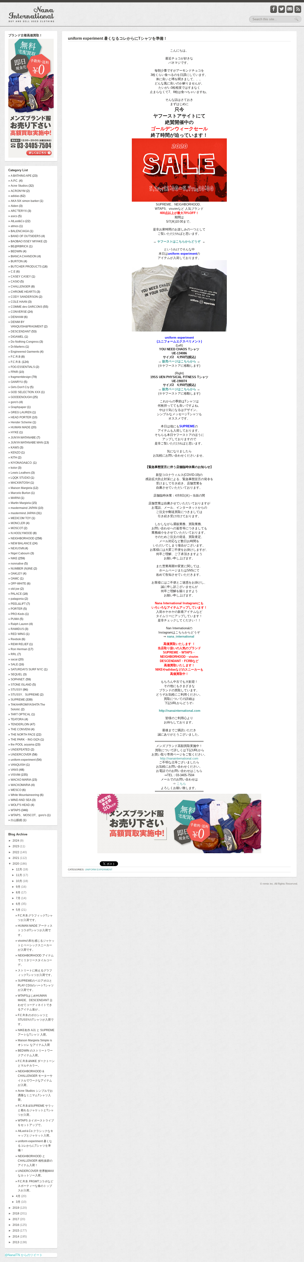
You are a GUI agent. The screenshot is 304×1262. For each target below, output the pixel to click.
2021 (16, 858)
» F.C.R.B (14, 356)
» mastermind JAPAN (22, 513)
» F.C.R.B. (14, 362)
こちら (181, 783)
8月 (18, 892)
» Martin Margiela (19, 503)
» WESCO (14, 790)
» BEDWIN (15, 251)
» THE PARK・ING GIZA (24, 739)
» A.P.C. (13, 180)
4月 (18, 1196)
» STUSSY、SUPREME (23, 694)
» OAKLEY (15, 573)
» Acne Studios (18, 185)
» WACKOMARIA (19, 785)
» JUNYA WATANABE (22, 437)
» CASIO (13, 281)
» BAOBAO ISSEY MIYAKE (25, 241)
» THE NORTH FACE (21, 734)
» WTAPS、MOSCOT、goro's (27, 815)
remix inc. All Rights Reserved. (280, 883)
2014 (16, 1236)
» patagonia (16, 598)
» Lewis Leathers (19, 472)
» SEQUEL (15, 674)
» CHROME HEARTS (22, 291)
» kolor (12, 467)
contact (289, 9)
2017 (16, 1219)
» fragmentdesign (19, 377)
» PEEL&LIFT (17, 603)
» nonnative (16, 563)
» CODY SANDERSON (23, 296)
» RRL (12, 654)
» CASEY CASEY (19, 276)
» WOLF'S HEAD (19, 805)
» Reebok (14, 639)
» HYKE (13, 432)
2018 (16, 1213)
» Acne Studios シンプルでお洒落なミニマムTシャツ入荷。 (34, 1095)
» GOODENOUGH (20, 397)
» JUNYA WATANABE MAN (25, 442)
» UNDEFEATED (19, 749)
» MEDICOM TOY (19, 518)
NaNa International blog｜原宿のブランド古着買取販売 (31, 14)
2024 (16, 840)
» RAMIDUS (16, 629)
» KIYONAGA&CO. (20, 462)
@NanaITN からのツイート (24, 1255)
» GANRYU (15, 382)
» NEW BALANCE (20, 543)
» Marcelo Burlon (19, 493)
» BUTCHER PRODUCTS (25, 266)
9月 (18, 886)
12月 (19, 869)
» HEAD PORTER (19, 417)
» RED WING (16, 634)
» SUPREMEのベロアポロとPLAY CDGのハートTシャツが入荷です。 (34, 985)
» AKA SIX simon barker (23, 201)
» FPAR (13, 372)
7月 (18, 898)
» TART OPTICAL (19, 714)
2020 (16, 863)
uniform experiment (98, 869)
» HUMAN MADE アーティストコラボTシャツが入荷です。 (33, 930)
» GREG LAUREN (20, 412)
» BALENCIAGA (18, 231)
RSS (297, 9)
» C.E (11, 271)
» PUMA (13, 619)
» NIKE (12, 558)
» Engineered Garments (23, 351)
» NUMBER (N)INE (20, 568)
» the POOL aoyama (21, 744)
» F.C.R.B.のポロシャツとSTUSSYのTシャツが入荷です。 (34, 1019)
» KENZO (14, 452)
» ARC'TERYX (17, 211)
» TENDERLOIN (18, 724)
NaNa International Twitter (281, 9)
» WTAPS (14, 810)
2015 (16, 1230)
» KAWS (13, 447)
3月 (18, 1202)
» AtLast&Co (16, 221)
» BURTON (15, 261)
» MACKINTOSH (19, 482)
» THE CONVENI (19, 729)
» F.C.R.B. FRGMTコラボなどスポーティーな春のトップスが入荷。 (34, 1186)
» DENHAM (15, 317)
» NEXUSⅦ (16, 548)
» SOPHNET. (16, 679)
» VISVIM (14, 774)
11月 (19, 875)
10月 (19, 881)
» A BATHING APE (20, 175)
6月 (18, 904)
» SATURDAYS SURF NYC (25, 669)
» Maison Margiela (20, 488)
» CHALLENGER (19, 286)
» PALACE (15, 593)
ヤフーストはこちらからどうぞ (178, 241)
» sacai (13, 659)
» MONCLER (16, 523)
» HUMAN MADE (19, 427)
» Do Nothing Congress (23, 341)
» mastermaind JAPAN (22, 508)
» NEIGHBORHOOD (21, 538)
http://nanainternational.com (179, 710)
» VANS (13, 769)
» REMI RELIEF (18, 644)
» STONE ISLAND (20, 684)
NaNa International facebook (273, 9)
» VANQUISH (16, 764)
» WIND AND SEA (19, 800)
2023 (16, 846)
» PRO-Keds (16, 614)
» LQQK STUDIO (19, 477)
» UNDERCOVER (19, 754)
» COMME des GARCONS (25, 306)
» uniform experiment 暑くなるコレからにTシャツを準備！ (33, 1146)
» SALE (13, 664)
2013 (16, 1242)
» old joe (13, 588)
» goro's (13, 402)
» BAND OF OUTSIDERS (24, 236)
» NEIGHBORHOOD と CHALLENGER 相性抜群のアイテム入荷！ (33, 1161)
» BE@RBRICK (18, 246)
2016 (16, 1225)
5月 (18, 909)
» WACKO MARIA (19, 779)
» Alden (13, 206)
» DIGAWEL (16, 336)
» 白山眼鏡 (15, 820)
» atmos (13, 226)
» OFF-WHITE (17, 583)
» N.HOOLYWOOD (20, 533)
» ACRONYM (16, 191)
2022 (16, 852)
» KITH (12, 457)
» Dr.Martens (16, 346)
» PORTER (15, 608)
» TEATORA (16, 719)
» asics (12, 216)
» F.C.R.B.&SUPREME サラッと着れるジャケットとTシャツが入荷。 (34, 1110)
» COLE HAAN (17, 301)
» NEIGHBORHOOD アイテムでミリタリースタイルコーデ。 (34, 960)
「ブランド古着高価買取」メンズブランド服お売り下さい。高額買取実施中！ (31, 99)
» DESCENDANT (19, 331)
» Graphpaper (17, 407)
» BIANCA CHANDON (22, 256)
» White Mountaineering (23, 795)
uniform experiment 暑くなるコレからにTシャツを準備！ (117, 38)
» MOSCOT (15, 528)
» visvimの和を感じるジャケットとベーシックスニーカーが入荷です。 (34, 945)
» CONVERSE (17, 311)
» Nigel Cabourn (19, 553)
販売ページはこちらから (179, 361)
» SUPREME (16, 699)
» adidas (13, 196)
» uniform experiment (22, 759)
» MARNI (14, 498)
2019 (16, 1207)
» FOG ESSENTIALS (21, 367)
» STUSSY (15, 689)
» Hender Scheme (20, 422)
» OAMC (13, 578)
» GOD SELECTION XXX (24, 392)
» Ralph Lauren (18, 624)
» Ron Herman (17, 649)
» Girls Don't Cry (18, 387)
